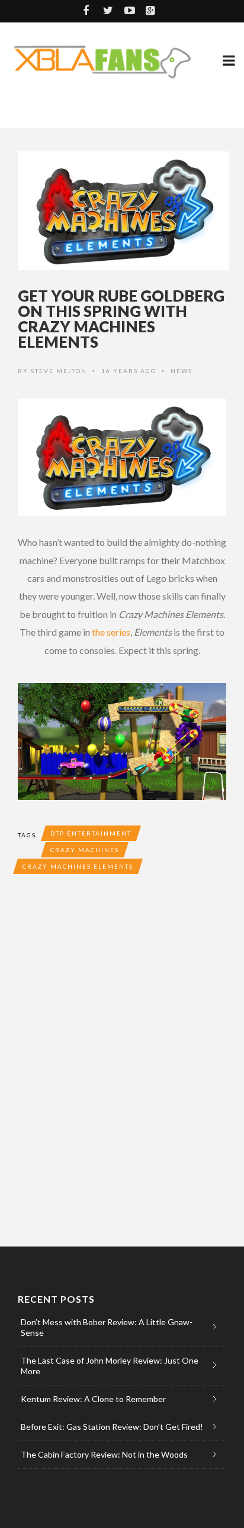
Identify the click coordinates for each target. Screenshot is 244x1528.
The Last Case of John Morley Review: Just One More (109, 1365)
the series (111, 631)
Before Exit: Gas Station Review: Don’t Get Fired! (112, 1427)
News (181, 370)
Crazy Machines (84, 849)
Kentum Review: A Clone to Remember (93, 1399)
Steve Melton (59, 370)
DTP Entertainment (90, 833)
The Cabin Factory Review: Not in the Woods (104, 1454)
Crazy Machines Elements (78, 866)
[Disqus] (122, 1057)
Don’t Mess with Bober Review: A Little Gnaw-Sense (106, 1327)
